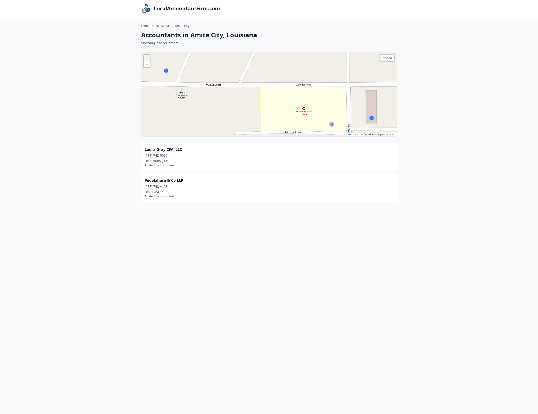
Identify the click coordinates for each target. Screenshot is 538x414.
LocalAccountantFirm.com (187, 8)
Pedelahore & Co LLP (164, 180)
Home (145, 26)
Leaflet (355, 134)
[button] (166, 70)
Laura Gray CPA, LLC (163, 149)
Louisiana (162, 26)
